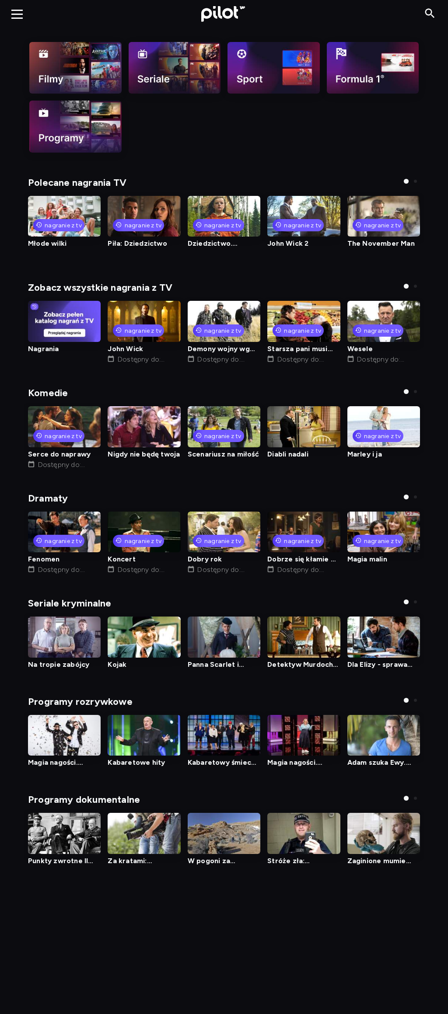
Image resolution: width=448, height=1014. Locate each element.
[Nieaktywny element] (75, 68)
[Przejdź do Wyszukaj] (429, 14)
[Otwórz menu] (17, 14)
